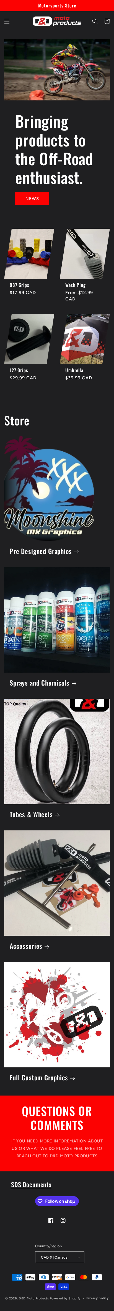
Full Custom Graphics (39, 1078)
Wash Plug (75, 285)
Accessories (26, 946)
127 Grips (19, 370)
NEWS (32, 198)
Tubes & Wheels (31, 815)
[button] (7, 21)
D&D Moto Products (34, 1298)
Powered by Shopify (65, 1298)
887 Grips (19, 285)
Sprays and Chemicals (39, 683)
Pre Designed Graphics (41, 551)
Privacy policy (97, 1298)
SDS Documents (31, 1184)
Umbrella (74, 370)
